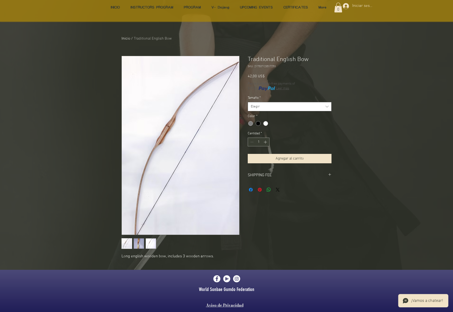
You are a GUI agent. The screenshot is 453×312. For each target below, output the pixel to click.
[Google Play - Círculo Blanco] (226, 278)
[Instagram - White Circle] (236, 278)
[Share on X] (278, 190)
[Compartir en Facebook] (251, 190)
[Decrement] (251, 142)
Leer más (282, 88)
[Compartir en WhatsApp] (269, 190)
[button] (338, 7)
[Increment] (266, 142)
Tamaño (254, 98)
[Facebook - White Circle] (216, 278)
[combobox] (289, 106)
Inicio (126, 38)
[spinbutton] (258, 142)
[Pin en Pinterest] (260, 190)
